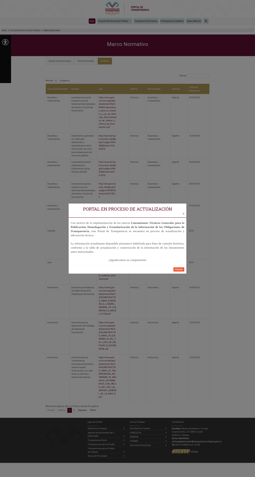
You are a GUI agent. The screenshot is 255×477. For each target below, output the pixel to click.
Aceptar (179, 269)
